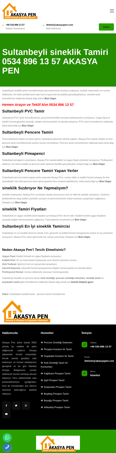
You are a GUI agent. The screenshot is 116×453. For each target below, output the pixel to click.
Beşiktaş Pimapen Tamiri (56, 394)
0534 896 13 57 (61, 105)
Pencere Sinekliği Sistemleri (57, 342)
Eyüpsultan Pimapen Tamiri (57, 387)
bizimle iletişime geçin (82, 282)
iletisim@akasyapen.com (59, 25)
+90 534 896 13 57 (15, 25)
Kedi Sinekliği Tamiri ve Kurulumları (54, 365)
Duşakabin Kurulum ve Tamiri (58, 356)
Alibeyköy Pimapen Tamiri (56, 407)
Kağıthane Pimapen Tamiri (56, 373)
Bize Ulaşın (50, 98)
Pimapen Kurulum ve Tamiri (57, 349)
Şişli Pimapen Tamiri (54, 380)
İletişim (106, 27)
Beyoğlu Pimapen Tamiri (55, 400)
